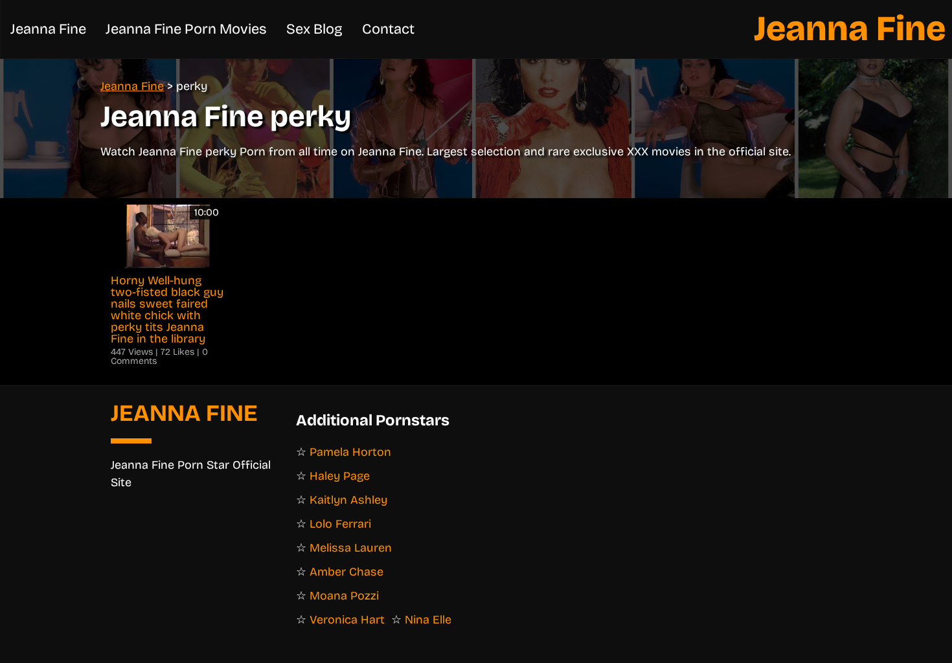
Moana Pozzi (344, 596)
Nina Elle (428, 619)
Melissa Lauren (351, 548)
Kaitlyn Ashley (348, 500)
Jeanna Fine (850, 29)
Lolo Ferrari (340, 524)
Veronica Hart (347, 619)
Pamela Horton (350, 452)
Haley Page (340, 476)
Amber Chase (346, 572)
